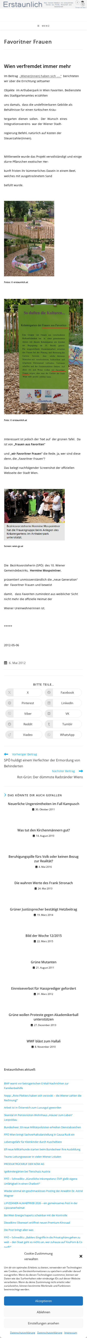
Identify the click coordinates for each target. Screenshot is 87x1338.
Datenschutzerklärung (22, 1332)
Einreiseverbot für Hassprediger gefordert (43, 988)
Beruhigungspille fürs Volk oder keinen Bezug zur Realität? (43, 858)
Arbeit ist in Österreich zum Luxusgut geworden (32, 1107)
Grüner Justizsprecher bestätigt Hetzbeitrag (43, 909)
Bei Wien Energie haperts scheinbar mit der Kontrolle (35, 1215)
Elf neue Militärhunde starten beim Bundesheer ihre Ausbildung (42, 1149)
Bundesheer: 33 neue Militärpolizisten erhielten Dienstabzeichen (42, 1127)
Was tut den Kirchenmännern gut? (43, 830)
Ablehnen (43, 1312)
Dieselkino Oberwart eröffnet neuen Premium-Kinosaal (37, 1222)
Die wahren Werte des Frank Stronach (43, 883)
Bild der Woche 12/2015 (43, 935)
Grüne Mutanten (43, 962)
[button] (81, 1256)
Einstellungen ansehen (43, 1323)
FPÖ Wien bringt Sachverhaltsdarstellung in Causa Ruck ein (39, 1134)
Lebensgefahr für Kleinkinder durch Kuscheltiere (33, 1142)
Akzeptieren (43, 1301)
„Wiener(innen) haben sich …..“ (41, 76)
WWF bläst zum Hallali (43, 1041)
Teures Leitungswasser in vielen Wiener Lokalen (32, 1156)
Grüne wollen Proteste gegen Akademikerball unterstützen (43, 1017)
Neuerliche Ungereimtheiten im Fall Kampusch (43, 804)
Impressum (70, 1332)
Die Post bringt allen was (18, 1230)
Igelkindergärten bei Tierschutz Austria (27, 1171)
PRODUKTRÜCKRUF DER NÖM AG (24, 1164)
